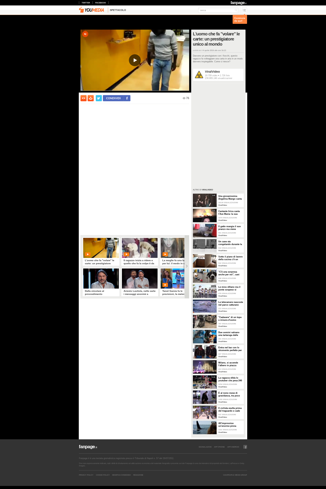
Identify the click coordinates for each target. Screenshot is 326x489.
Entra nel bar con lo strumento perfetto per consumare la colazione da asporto (230, 349)
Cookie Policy (103, 475)
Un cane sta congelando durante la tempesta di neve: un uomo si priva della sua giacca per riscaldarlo (230, 243)
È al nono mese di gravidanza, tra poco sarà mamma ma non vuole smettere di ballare (229, 394)
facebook (100, 3)
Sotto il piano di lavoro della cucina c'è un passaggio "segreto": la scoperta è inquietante (230, 258)
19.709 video (211, 75)
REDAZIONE (138, 475)
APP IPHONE (219, 447)
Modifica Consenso (121, 475)
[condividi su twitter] (99, 98)
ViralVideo (212, 71)
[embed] (83, 98)
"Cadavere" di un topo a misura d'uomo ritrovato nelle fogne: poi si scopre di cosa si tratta (230, 318)
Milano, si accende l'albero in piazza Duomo (228, 364)
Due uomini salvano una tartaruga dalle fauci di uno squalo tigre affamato (228, 334)
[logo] (239, 3)
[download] (91, 98)
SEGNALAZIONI (205, 447)
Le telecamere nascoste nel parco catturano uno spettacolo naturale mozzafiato (230, 303)
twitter (86, 3)
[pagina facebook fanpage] (245, 447)
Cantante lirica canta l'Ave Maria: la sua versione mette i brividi (230, 212)
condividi (113, 98)
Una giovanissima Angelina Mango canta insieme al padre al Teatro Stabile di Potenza (230, 197)
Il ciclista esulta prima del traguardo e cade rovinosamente (230, 409)
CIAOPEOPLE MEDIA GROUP (235, 475)
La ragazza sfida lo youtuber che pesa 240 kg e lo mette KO (230, 379)
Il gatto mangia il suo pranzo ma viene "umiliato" (229, 228)
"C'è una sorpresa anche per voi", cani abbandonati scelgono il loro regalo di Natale (230, 273)
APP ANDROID (233, 447)
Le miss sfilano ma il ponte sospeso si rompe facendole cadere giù (229, 288)
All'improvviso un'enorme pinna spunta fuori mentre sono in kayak (228, 424)
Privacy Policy (86, 475)
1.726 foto (225, 75)
